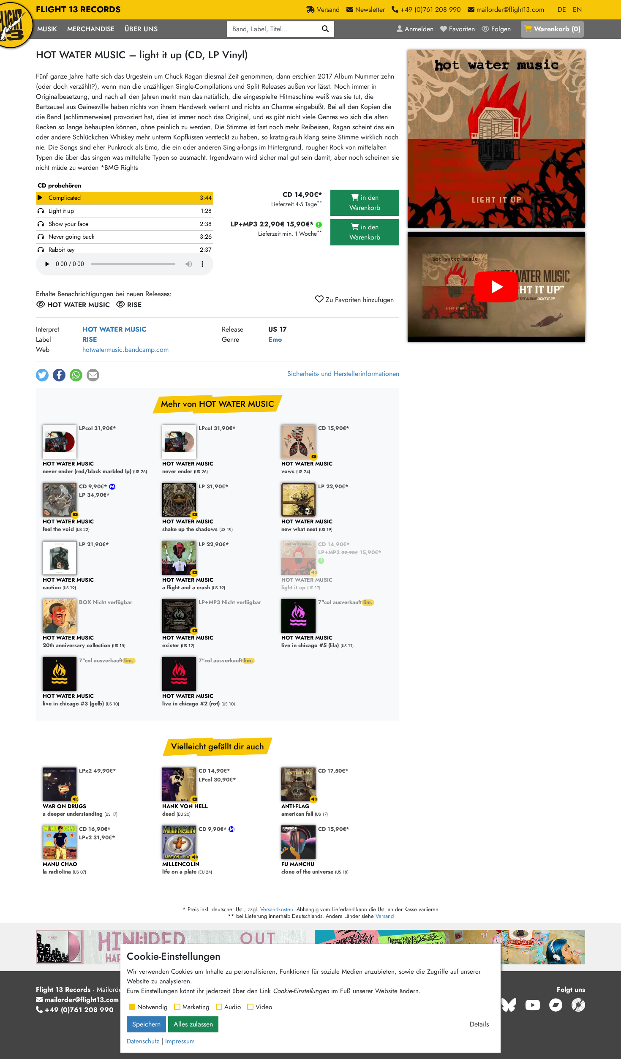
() (557, 29)
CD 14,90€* (334, 544)
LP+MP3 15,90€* (349, 552)
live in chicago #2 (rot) (191, 700)
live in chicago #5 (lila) (310, 641)
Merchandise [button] (90, 29)
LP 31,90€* (214, 486)
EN (577, 9)
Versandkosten (276, 909)
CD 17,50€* (333, 771)
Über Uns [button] (141, 29)
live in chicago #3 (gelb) (73, 700)
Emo (275, 339)
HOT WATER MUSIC (114, 329)
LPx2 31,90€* (97, 837)
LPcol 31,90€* (97, 428)
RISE (89, 339)
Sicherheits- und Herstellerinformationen (343, 373)
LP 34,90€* (94, 495)
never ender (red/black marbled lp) (87, 467)
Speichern (146, 1024)
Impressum (180, 1041)
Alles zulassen (193, 1024)
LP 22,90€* (333, 486)
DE (562, 9)
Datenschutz (143, 1041)
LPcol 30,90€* (217, 780)
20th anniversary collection (76, 641)
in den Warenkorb (364, 202)
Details (479, 1024)
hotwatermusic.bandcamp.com (125, 349)
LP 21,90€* (94, 544)
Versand (385, 916)
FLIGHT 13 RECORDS (78, 9)
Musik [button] (47, 29)
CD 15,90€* (333, 428)
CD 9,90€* (94, 486)
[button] (42, 375)
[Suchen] (325, 29)
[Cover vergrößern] (496, 139)
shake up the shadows (190, 525)
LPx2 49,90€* (97, 771)
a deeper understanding (73, 810)
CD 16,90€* (95, 829)
